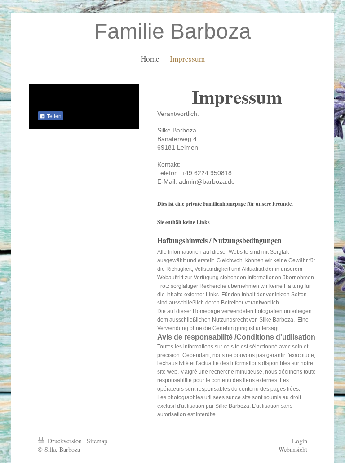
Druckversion (65, 441)
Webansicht (293, 449)
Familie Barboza (172, 31)
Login (299, 441)
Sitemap (97, 441)
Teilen (53, 116)
